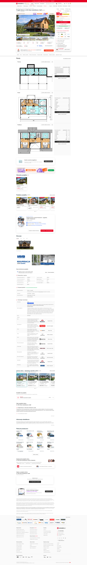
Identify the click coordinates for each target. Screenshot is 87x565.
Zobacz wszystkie (52, 370)
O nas (58, 544)
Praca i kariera (59, 550)
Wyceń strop (50, 330)
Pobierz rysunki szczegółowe (62, 76)
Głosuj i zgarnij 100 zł (49, 50)
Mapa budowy (46, 535)
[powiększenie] (52, 62)
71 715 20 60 (59, 3)
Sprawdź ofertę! (50, 343)
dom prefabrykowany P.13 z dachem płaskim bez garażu (32, 382)
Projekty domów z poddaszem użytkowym (22, 532)
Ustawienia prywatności (47, 552)
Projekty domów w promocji (34, 543)
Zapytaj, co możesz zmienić (62, 78)
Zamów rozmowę (67, 49)
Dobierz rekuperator (50, 365)
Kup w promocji (64, 22)
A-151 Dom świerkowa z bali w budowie (25, 460)
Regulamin (45, 549)
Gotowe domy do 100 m (33, 533)
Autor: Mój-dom (18, 250)
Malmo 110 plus (21, 382)
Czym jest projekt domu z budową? (35, 537)
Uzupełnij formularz (49, 491)
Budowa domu (37, 3)
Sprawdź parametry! (50, 357)
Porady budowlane (19, 549)
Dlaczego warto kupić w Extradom (48, 543)
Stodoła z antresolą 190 (20, 205)
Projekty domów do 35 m (20, 535)
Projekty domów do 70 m (20, 536)
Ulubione (45, 529)
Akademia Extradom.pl (33, 546)
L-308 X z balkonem (43, 205)
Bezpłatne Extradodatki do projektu (48, 545)
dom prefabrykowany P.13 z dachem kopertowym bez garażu (44, 382)
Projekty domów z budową (34, 539)
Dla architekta (59, 545)
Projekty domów (19, 8)
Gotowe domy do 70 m (33, 532)
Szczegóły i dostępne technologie (34, 230)
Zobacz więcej (50, 339)
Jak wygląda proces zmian (67, 58)
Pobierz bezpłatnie (48, 161)
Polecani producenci (19, 552)
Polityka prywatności (46, 550)
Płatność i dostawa (46, 546)
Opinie (31, 545)
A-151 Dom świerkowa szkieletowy (20, 186)
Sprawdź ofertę (50, 320)
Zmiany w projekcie (19, 545)
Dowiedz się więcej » (30, 306)
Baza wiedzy (18, 550)
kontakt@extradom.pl (61, 534)
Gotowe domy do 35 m (33, 531)
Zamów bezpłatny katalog (20, 543)
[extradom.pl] (20, 3)
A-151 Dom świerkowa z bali (25, 8)
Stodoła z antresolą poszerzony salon (32, 206)
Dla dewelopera (59, 547)
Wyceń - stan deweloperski (47, 230)
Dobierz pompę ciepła (50, 348)
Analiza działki (45, 533)
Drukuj (46, 272)
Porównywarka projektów (47, 531)
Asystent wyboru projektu (47, 532)
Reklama (58, 548)
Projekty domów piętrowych (20, 533)
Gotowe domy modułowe (33, 529)
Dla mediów (58, 551)
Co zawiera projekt (19, 546)
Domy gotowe (42, 3)
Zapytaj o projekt (63, 24)
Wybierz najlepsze (50, 334)
